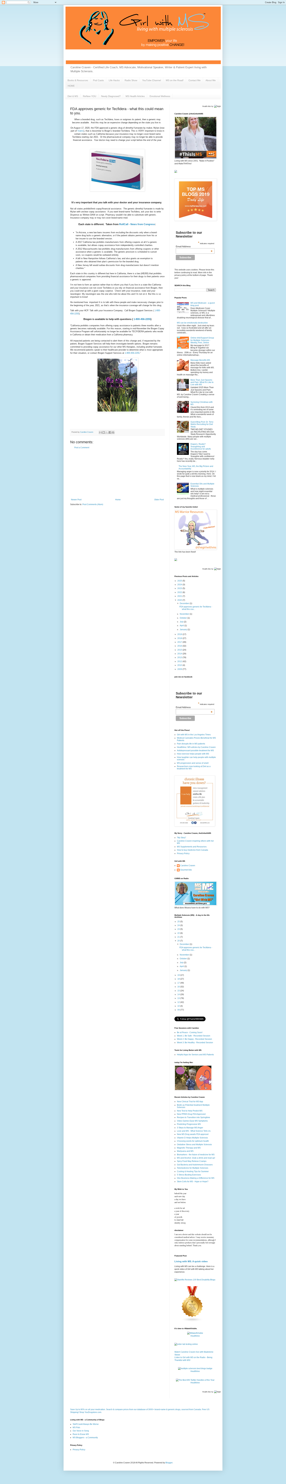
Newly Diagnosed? (111, 96)
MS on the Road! (175, 80)
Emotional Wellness (160, 96)
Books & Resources (78, 80)
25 (178, 921)
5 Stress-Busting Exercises (189, 1175)
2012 (180, 661)
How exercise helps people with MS (193, 754)
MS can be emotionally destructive (192, 323)
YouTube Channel (151, 80)
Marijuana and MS (185, 1151)
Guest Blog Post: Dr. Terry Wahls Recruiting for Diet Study (202, 424)
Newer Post (76, 499)
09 (178, 1010)
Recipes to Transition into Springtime (193, 1117)
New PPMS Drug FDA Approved (191, 1114)
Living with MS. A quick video (191, 1261)
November (185, 614)
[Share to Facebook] (110, 432)
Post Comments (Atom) (92, 504)
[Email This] (100, 432)
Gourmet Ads (186, 870)
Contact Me (195, 80)
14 (178, 994)
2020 (180, 600)
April (182, 625)
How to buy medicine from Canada (192, 850)
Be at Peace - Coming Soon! (189, 1032)
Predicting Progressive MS (189, 1124)
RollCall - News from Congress (137, 224)
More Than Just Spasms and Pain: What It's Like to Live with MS (202, 382)
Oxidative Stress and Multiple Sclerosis (194, 1144)
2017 (180, 642)
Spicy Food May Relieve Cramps (191, 1161)
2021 (180, 596)
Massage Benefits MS (200, 360)
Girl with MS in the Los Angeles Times (194, 734)
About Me (211, 80)
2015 (180, 650)
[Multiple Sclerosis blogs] (192, 1321)
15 (178, 990)
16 (178, 987)
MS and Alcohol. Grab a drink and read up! (196, 1158)
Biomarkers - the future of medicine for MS (196, 1154)
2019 (180, 634)
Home (118, 499)
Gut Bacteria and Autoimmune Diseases (195, 1165)
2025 (180, 581)
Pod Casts (98, 80)
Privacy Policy (183, 853)
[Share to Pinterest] (113, 432)
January (184, 629)
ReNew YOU (89, 96)
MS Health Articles (135, 96)
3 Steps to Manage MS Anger (190, 1128)
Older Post (159, 499)
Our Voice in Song (81, 1431)
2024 (180, 584)
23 (178, 929)
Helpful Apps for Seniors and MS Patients (195, 1054)
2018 (180, 638)
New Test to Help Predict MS (189, 1111)
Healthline (195, 1336)
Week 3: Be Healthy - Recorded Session (195, 1042)
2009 (180, 669)
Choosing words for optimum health (193, 1141)
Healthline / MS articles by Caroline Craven (196, 747)
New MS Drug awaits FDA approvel (193, 1134)
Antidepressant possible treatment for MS (195, 750)
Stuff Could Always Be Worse (86, 1424)
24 (178, 925)
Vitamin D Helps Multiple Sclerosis (192, 1138)
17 (178, 983)
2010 (180, 665)
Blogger (169, 1463)
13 (178, 998)
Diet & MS (73, 96)
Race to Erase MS (81, 1434)
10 (178, 1006)
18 (178, 979)
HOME (71, 85)
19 (178, 975)
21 (178, 937)
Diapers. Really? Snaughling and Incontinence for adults (201, 446)
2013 (180, 657)
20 (178, 941)
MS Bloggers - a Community (85, 1437)
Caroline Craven (187, 865)
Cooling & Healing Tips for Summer (193, 1171)
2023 (180, 588)
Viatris (80, 131)
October (183, 618)
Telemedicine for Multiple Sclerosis (192, 1168)
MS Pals (76, 1427)
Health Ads (206, 106)
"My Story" (181, 837)
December (185, 603)
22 (178, 933)
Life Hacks (114, 80)
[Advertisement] (117, 473)
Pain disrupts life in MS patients (191, 744)
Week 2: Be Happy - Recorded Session (194, 1039)
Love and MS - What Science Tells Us (194, 1131)
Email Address (194, 246)
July (182, 622)
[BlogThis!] (103, 432)
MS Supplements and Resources (192, 847)
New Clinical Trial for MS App (190, 1101)
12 (178, 1002)
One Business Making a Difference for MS (195, 1178)
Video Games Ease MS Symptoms (192, 1121)
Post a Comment (81, 447)
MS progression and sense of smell (193, 763)
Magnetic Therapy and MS (189, 1148)
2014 (180, 654)
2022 (180, 592)
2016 (180, 646)
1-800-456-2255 (142, 319)
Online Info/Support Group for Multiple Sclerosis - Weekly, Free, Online (202, 340)
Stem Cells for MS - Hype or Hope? (192, 1181)
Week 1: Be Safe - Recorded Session (193, 1036)
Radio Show (131, 80)
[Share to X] (106, 432)
